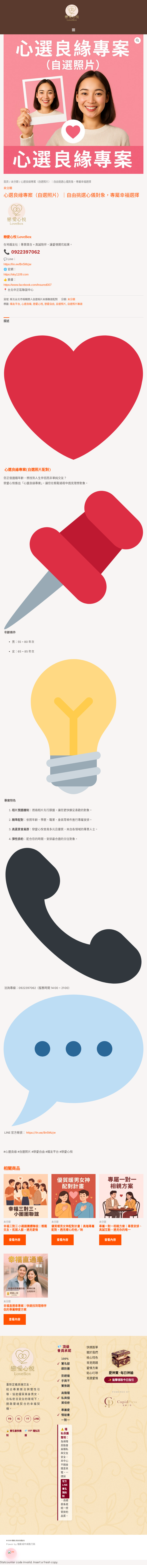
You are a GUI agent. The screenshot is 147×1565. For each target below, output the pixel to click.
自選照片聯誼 (74, 303)
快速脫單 (92, 1347)
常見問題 (92, 1363)
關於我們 (92, 1352)
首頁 (6, 181)
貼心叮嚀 (92, 1373)
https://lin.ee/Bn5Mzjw (17, 264)
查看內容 (14, 1239)
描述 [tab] (6, 321)
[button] (137, 40)
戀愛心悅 (38, 303)
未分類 (14, 181)
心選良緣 (27, 303)
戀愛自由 (49, 303)
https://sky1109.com (16, 274)
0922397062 (25, 252)
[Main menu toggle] (73, 30)
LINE (36, 1418)
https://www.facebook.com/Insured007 (28, 284)
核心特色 (92, 1357)
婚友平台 (15, 303)
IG (18, 1418)
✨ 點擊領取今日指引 (121, 1379)
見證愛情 (92, 1378)
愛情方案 (92, 1368)
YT (27, 1418)
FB (9, 1418)
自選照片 (61, 303)
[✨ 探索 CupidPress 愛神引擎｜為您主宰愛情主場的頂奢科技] (121, 1402)
